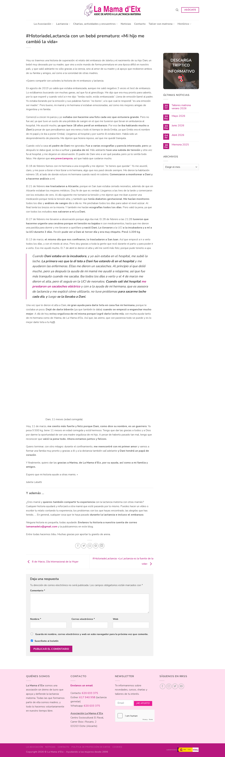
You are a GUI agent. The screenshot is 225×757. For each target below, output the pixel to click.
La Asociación (42, 24)
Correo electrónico (83, 619)
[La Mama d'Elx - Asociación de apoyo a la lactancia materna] (112, 10)
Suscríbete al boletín (46, 641)
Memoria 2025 (180, 144)
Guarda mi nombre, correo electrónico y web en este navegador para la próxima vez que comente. (91, 634)
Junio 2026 (178, 125)
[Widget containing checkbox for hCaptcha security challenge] (135, 715)
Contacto (140, 24)
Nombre (35, 619)
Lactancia (62, 24)
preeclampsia (64, 158)
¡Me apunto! (143, 703)
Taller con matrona (160, 24)
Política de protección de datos (90, 747)
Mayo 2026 (178, 116)
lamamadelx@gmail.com (41, 526)
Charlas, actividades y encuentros (94, 24)
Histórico (183, 24)
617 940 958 (87, 697)
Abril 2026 (178, 135)
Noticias (126, 24)
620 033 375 (90, 693)
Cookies (117, 747)
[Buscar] (177, 10)
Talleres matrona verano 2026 (181, 107)
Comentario (37, 590)
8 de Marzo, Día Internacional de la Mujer (54, 561)
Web (115, 619)
